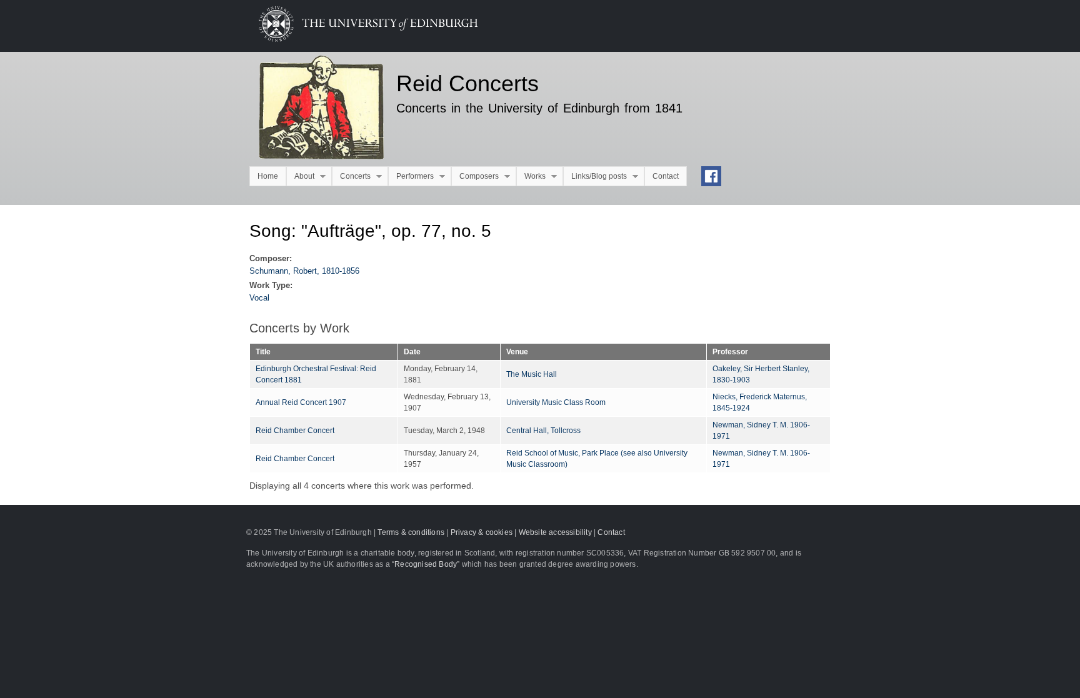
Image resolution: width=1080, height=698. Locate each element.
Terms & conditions (411, 532)
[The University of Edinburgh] (359, 39)
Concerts (351, 176)
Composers (475, 176)
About (300, 176)
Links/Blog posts (595, 176)
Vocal (259, 297)
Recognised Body (425, 564)
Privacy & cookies (481, 532)
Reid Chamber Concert (295, 430)
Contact (665, 176)
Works (531, 176)
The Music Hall (531, 374)
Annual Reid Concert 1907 (301, 402)
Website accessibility (555, 532)
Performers (411, 176)
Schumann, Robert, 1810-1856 (304, 271)
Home (268, 176)
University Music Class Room (556, 402)
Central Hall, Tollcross (543, 430)
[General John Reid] (313, 109)
